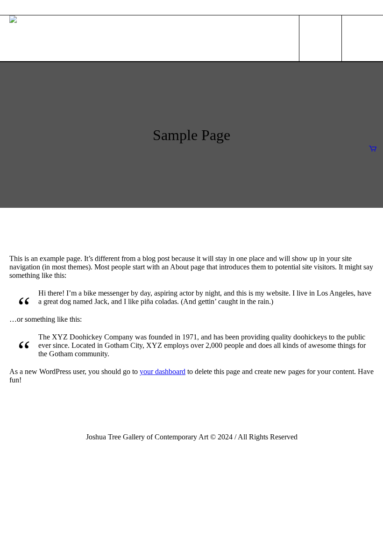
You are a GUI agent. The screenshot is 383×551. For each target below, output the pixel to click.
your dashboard (162, 371)
